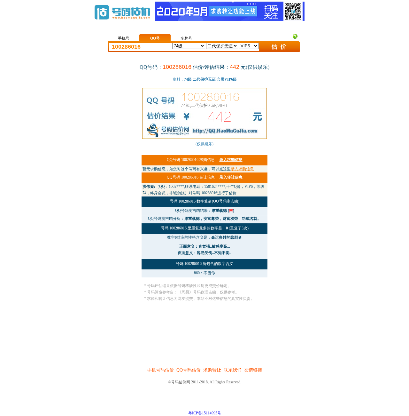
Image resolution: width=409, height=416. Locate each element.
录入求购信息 (242, 169)
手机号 (123, 38)
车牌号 (186, 38)
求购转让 (212, 370)
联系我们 (233, 370)
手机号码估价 (160, 370)
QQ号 (155, 38)
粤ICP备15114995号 (204, 413)
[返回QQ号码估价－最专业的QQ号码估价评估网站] (122, 22)
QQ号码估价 (188, 370)
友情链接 (253, 370)
